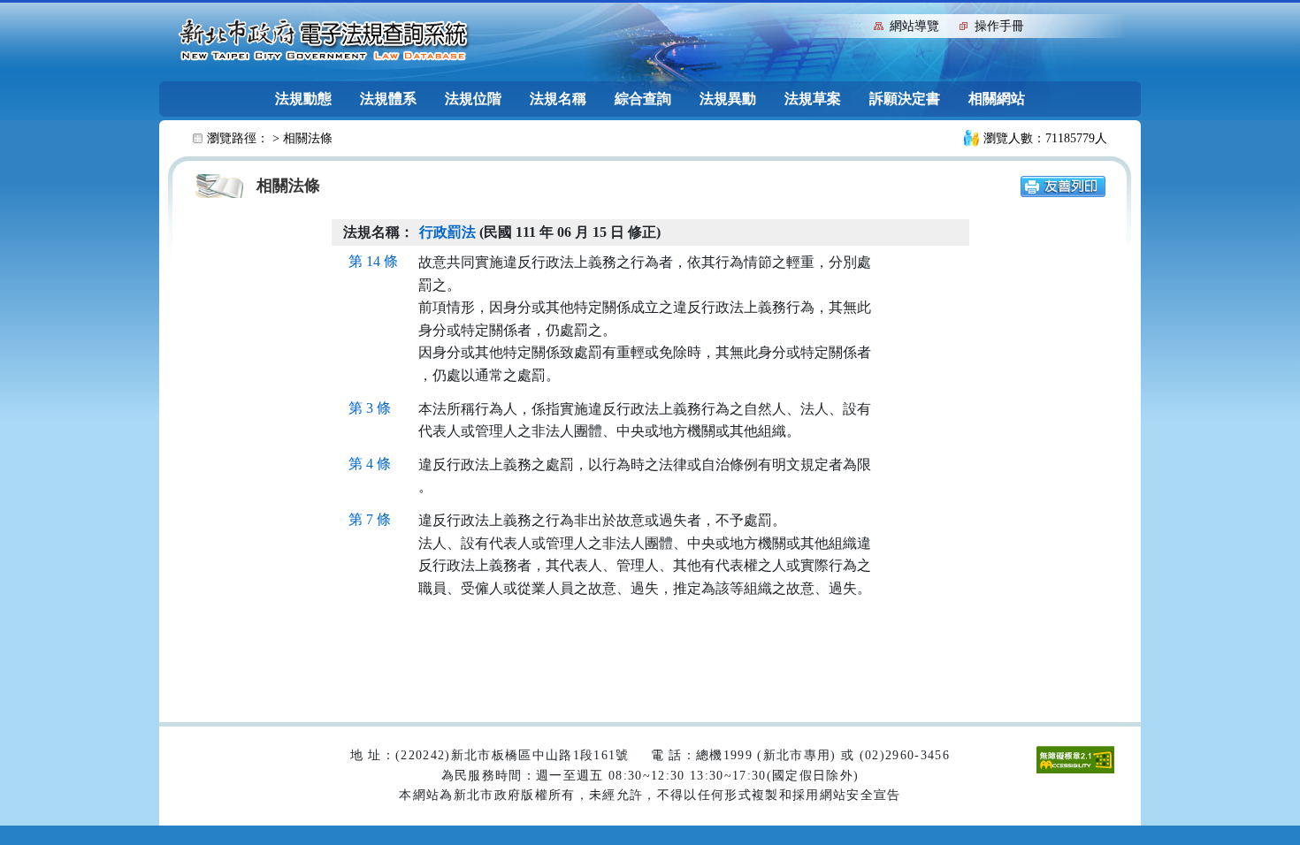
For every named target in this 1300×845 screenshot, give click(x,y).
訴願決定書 (904, 98)
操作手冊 (999, 26)
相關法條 (308, 138)
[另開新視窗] (1063, 185)
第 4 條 (369, 463)
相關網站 (996, 98)
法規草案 (812, 98)
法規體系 (388, 98)
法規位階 (473, 98)
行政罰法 (447, 232)
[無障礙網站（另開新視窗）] (1075, 758)
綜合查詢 (643, 98)
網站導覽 (914, 26)
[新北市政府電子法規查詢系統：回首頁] (323, 40)
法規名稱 (558, 98)
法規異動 (728, 98)
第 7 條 (369, 519)
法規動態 (303, 98)
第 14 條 (373, 261)
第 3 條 (369, 407)
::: (856, 24)
